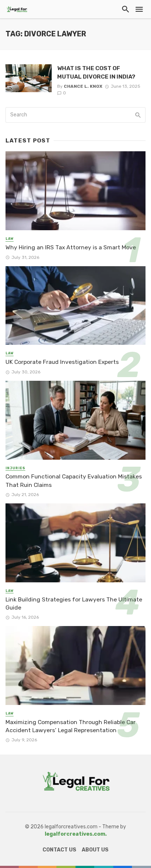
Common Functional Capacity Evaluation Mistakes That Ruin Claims (73, 480)
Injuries (15, 468)
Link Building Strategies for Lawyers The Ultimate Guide (73, 603)
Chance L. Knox (83, 86)
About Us (95, 850)
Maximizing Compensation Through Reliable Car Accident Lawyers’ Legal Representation (70, 726)
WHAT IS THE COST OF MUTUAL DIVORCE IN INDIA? (96, 72)
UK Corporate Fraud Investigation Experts (62, 361)
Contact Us (59, 850)
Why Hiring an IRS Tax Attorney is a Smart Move (70, 247)
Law (9, 238)
